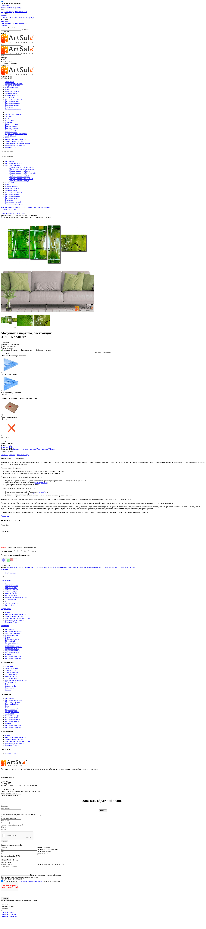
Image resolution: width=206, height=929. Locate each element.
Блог (7, 138)
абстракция (48, 567)
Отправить (5, 898)
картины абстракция (106, 567)
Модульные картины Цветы (19, 177)
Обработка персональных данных (17, 143)
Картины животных (12, 103)
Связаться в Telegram (8, 914)
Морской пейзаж (11, 93)
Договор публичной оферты (15, 139)
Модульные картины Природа (20, 175)
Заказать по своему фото (14, 114)
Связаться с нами (11, 124)
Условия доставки (11, 128)
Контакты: (4, 569)
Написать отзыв (26, 217)
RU (2, 14)
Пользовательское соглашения (16, 145)
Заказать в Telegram (48, 449)
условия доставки (40, 483)
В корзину (4, 441)
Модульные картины (12, 86)
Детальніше (5, 6)
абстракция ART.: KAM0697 (32, 567)
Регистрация (9, 12)
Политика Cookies (11, 147)
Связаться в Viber (7, 912)
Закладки (8, 116)
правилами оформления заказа (31, 881)
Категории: (5, 626)
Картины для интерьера (14, 84)
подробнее (43, 492)
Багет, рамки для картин (14, 204)
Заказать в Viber (34, 449)
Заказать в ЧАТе (7, 447)
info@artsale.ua (10, 573)
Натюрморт (9, 107)
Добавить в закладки (43, 217)
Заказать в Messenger (20, 449)
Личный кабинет (21, 12)
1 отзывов (14, 217)
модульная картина (60, 567)
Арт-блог (30, 207)
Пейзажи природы (12, 91)
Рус (6, 33)
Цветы (7, 89)
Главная (4, 213)
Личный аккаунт (11, 593)
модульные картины (91, 567)
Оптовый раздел (28, 17)
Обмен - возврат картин (14, 141)
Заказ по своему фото (42, 207)
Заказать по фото (11, 603)
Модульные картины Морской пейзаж (23, 173)
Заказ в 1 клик (6, 445)
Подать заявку (6, 516)
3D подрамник (10, 136)
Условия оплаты (11, 126)
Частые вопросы (16, 17)
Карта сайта (9, 605)
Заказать (5, 841)
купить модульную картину (125, 567)
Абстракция (9, 82)
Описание (4, 455)
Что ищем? (25, 29)
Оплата (11, 207)
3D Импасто (9, 97)
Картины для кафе (12, 105)
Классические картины (13, 99)
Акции (24, 207)
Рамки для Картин (12, 95)
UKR (6, 14)
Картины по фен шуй (13, 109)
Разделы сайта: (6, 580)
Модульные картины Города (19, 171)
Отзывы (8, 690)
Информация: (6, 609)
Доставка (17, 207)
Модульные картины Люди (19, 181)
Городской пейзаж (11, 87)
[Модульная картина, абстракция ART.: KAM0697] (47, 311)
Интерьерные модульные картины (22, 169)
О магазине (5, 17)
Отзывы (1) (13, 455)
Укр (2, 33)
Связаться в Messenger (9, 916)
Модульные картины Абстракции (21, 167)
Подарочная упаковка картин (16, 134)
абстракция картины (75, 567)
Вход (3, 12)
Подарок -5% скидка (8, 209)
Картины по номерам (13, 658)
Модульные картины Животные (21, 179)
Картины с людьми (12, 101)
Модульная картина (14, 567)
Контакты (4, 207)
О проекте (9, 122)
